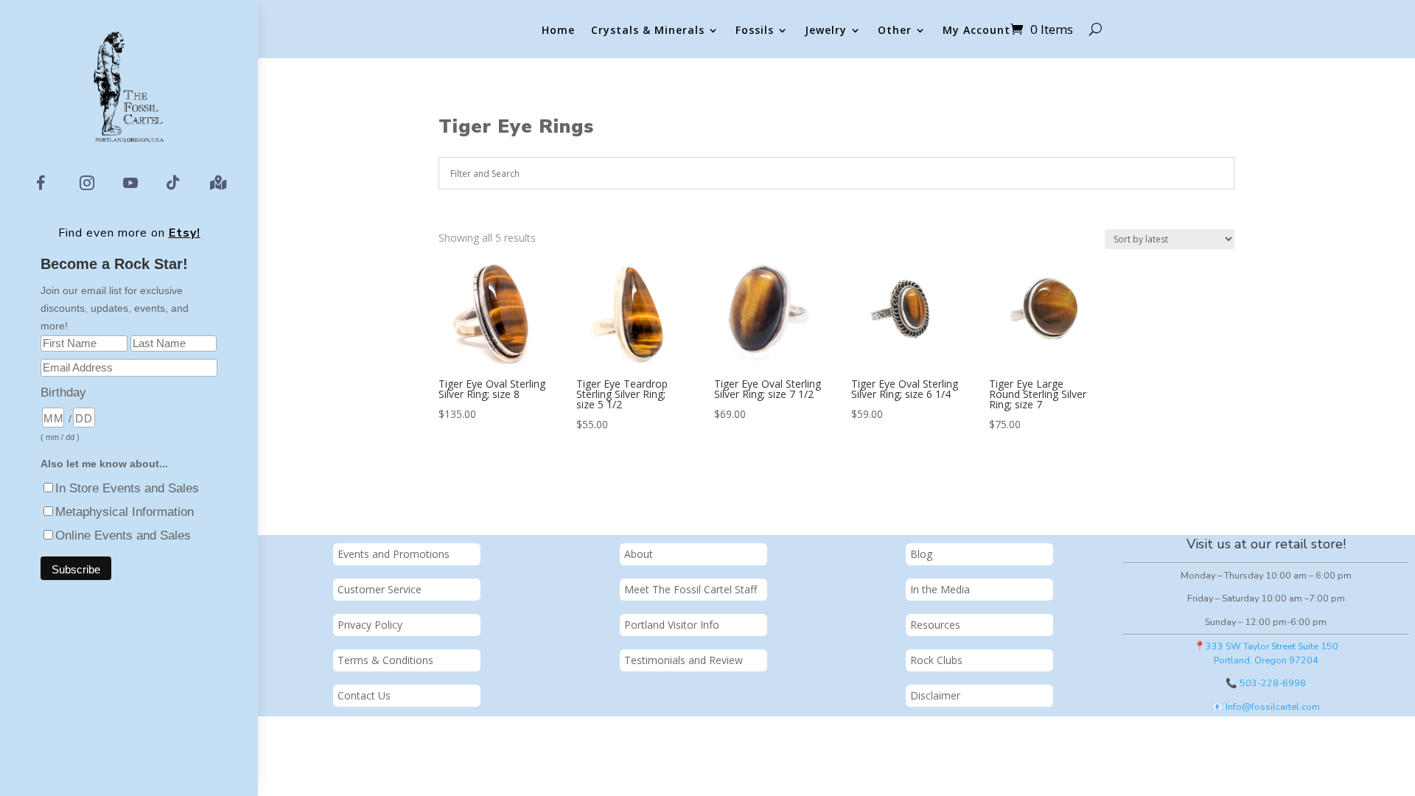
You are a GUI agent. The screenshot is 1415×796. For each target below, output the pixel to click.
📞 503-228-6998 (1266, 683)
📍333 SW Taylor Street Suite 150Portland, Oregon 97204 (1266, 653)
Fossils (755, 30)
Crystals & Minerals (648, 30)
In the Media (940, 589)
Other (895, 30)
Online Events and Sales (123, 535)
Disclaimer (935, 695)
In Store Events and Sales (127, 488)
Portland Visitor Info (671, 625)
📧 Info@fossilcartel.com (1266, 706)
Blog (921, 554)
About (638, 554)
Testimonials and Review (683, 660)
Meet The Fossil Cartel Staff (690, 589)
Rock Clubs (936, 660)
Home (558, 30)
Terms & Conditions (385, 660)
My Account (976, 30)
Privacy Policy (370, 625)
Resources (935, 625)
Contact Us (364, 695)
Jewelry (826, 30)
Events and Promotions (394, 554)
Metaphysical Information (124, 512)
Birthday (63, 392)
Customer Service (380, 589)
